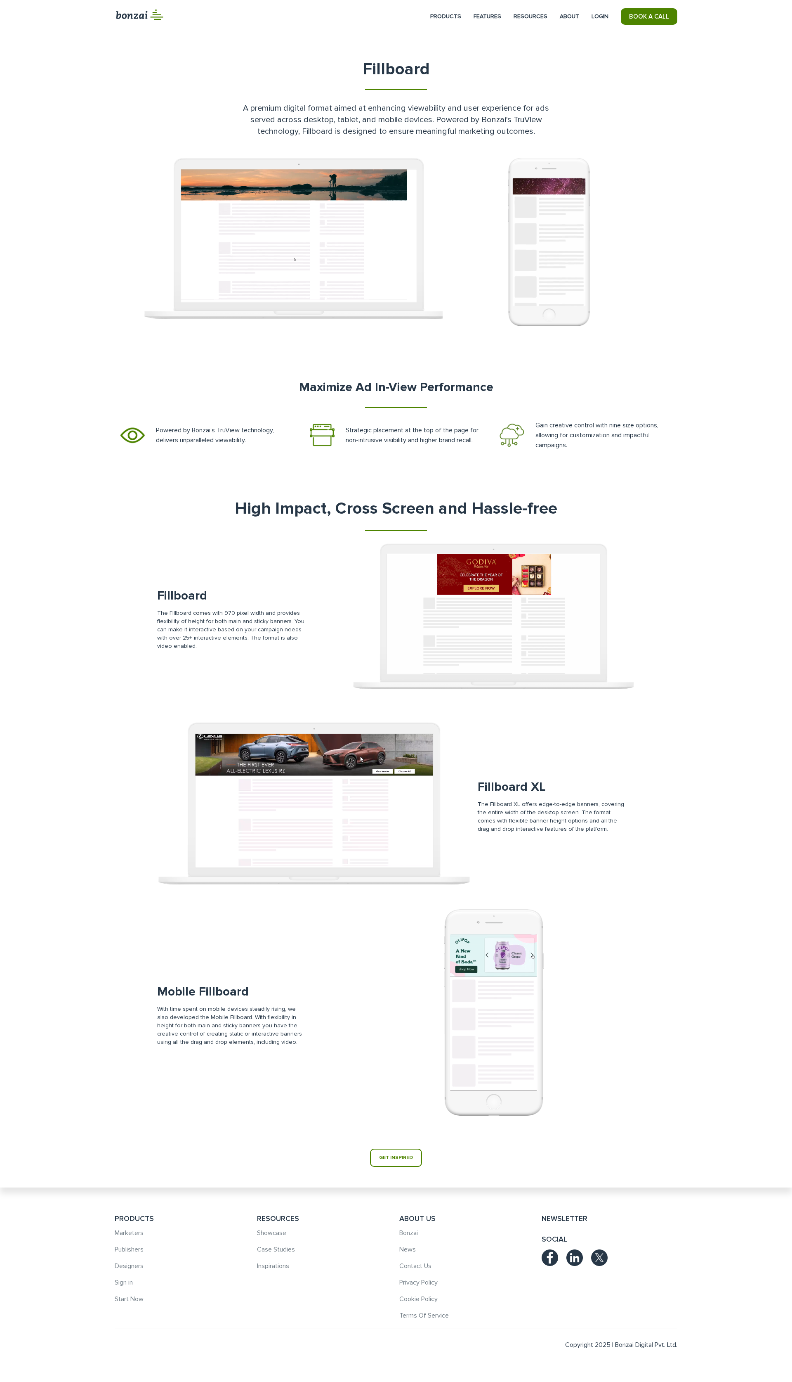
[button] (445, 16)
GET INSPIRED (396, 1157)
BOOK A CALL (649, 16)
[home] (139, 14)
